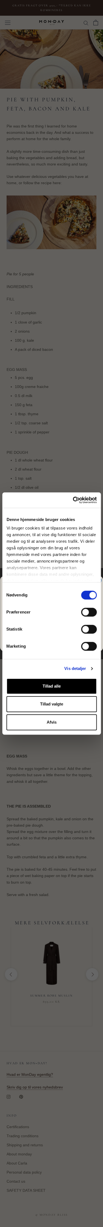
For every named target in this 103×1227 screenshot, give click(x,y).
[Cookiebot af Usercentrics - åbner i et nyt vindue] (73, 500)
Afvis (52, 722)
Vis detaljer (75, 668)
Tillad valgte (51, 704)
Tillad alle (52, 686)
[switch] (89, 612)
